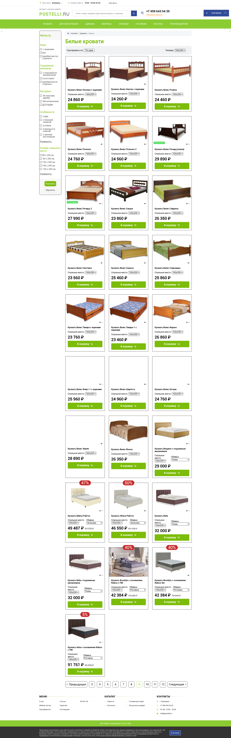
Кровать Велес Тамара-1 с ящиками (124, 328)
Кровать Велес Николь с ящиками (127, 89)
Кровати (47, 24)
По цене (89, 50)
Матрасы (106, 24)
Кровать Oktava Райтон (122, 516)
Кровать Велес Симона (122, 268)
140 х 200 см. (48, 166)
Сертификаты (45, 709)
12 (162, 684)
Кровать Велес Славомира (167, 268)
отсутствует (48, 78)
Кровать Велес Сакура (122, 208)
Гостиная (141, 24)
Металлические (51, 101)
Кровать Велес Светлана (80, 268)
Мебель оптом (45, 705)
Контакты (113, 3)
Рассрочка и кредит (137, 705)
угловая (47, 126)
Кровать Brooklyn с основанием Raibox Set (170, 581)
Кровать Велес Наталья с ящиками (85, 90)
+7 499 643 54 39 (158, 11)
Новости (110, 701)
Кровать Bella (161, 516)
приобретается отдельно (49, 83)
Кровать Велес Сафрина (166, 208)
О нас (41, 701)
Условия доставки (136, 701)
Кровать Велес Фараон (166, 327)
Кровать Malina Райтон (79, 516)
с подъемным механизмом (50, 74)
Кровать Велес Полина (166, 90)
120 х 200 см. (48, 162)
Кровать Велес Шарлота (123, 389)
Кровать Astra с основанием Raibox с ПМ (85, 648)
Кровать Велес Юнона (121, 449)
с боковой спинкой (48, 121)
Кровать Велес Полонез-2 (123, 149)
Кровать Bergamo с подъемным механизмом (170, 450)
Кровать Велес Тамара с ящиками (84, 327)
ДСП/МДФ (47, 105)
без (44, 53)
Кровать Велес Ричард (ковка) (169, 149)
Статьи (63, 701)
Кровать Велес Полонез (79, 149)
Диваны (90, 24)
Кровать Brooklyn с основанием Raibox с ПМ (126, 581)
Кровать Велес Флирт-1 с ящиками (85, 389)
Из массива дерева (49, 97)
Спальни (123, 24)
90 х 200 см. (49, 159)
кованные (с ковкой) (49, 130)
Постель (158, 24)
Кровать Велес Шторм (165, 389)
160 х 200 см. (49, 169)
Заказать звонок (154, 15)
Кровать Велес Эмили (78, 449)
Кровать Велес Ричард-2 (80, 208)
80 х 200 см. (48, 155)
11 (155, 684)
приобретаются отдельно (50, 57)
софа (45, 116)
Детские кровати (68, 24)
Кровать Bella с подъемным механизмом (81, 581)
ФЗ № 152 (84, 701)
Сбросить (50, 190)
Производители (179, 24)
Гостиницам (65, 709)
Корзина (216, 13)
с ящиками (48, 49)
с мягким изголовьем (49, 136)
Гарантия (63, 705)
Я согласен (175, 733)
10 (147, 684)
